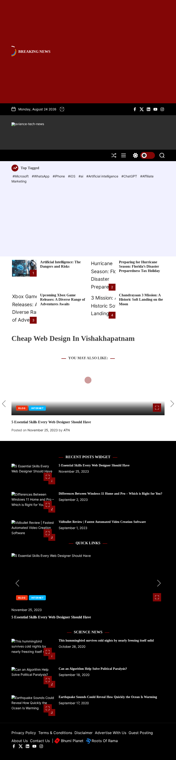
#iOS (72, 176)
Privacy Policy (23, 732)
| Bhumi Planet (67, 740)
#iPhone (59, 176)
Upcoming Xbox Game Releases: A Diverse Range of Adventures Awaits (62, 299)
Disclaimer (83, 732)
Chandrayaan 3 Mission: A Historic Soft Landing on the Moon (141, 299)
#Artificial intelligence (102, 176)
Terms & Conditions (55, 732)
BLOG (21, 408)
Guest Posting (141, 732)
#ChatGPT (129, 176)
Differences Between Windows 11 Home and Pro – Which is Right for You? (110, 493)
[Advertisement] (88, 218)
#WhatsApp (41, 176)
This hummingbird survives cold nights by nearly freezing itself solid (106, 640)
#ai (81, 176)
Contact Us (40, 740)
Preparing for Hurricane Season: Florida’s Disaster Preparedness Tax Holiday (139, 266)
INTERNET (37, 408)
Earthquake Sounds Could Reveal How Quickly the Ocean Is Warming (108, 697)
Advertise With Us (110, 732)
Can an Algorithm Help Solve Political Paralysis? (93, 668)
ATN (66, 430)
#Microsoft (21, 176)
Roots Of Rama (104, 740)
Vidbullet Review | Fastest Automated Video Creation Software (102, 522)
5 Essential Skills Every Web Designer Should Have (51, 422)
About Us (19, 740)
